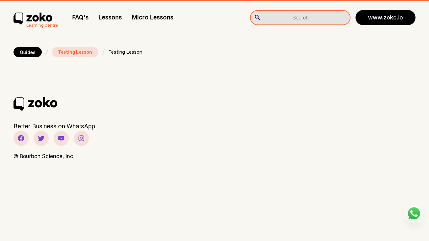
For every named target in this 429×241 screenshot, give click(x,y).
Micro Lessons (152, 17)
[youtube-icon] (61, 138)
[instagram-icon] (81, 138)
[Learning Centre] (33, 18)
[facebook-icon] (21, 138)
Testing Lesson (75, 52)
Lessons (110, 17)
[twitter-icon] (41, 138)
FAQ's (80, 17)
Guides (27, 52)
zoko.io (385, 17)
